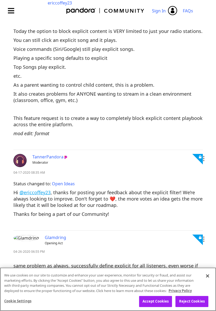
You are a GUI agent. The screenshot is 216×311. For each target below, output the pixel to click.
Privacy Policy (180, 290)
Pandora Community (105, 11)
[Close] (207, 276)
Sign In (159, 11)
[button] (204, 158)
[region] (108, 289)
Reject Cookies (192, 301)
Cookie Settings (17, 301)
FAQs (188, 11)
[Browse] (13, 11)
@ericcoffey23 (35, 192)
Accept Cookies (156, 301)
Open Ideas (63, 184)
